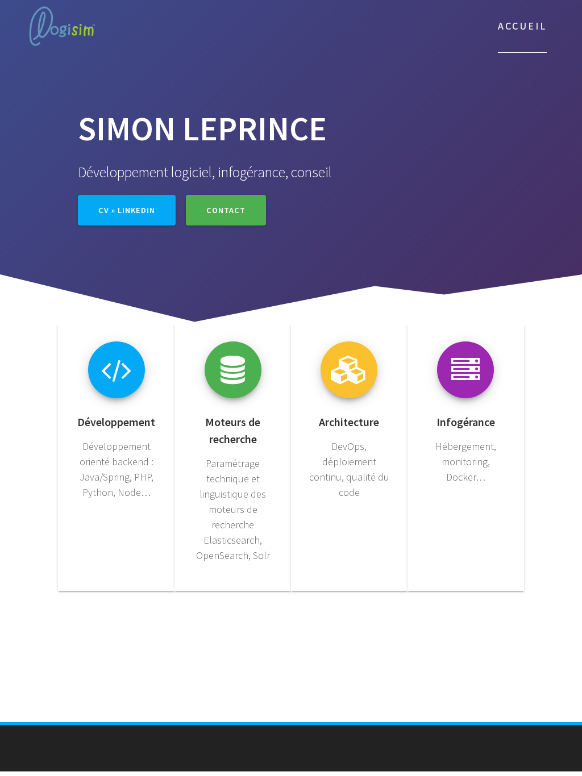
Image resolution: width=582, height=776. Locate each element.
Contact (226, 210)
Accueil (522, 25)
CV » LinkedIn (126, 210)
